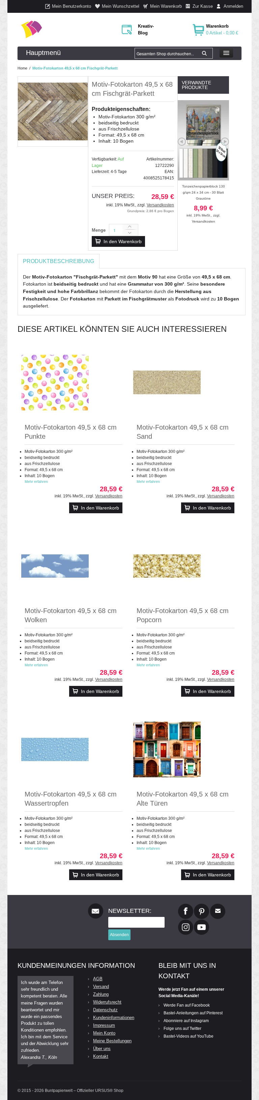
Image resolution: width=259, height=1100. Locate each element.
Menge (99, 230)
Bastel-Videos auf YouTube (188, 1036)
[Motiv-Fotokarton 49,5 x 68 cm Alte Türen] (167, 749)
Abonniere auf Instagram (186, 1020)
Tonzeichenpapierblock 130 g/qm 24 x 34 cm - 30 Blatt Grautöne (203, 200)
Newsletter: (129, 910)
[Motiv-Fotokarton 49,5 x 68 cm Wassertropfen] (55, 749)
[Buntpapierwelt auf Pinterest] (202, 906)
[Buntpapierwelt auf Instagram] (186, 922)
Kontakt (100, 1056)
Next (225, 142)
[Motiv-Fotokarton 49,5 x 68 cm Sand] (167, 382)
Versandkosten (160, 205)
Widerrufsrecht (107, 1002)
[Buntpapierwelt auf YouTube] (201, 922)
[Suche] (204, 53)
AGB (98, 978)
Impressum (104, 1025)
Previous (182, 142)
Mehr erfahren (36, 482)
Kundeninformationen (113, 1017)
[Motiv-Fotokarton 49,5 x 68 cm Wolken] (55, 566)
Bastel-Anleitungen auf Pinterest (193, 1013)
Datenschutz (105, 1009)
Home (22, 68)
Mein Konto (104, 1033)
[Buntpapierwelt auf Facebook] (186, 906)
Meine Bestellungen (112, 1040)
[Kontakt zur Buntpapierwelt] (218, 906)
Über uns (102, 1048)
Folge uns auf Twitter (182, 1028)
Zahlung (101, 994)
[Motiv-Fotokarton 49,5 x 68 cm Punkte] (55, 382)
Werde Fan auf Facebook (187, 1005)
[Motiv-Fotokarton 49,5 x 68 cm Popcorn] (167, 566)
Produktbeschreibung (58, 261)
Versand (101, 986)
